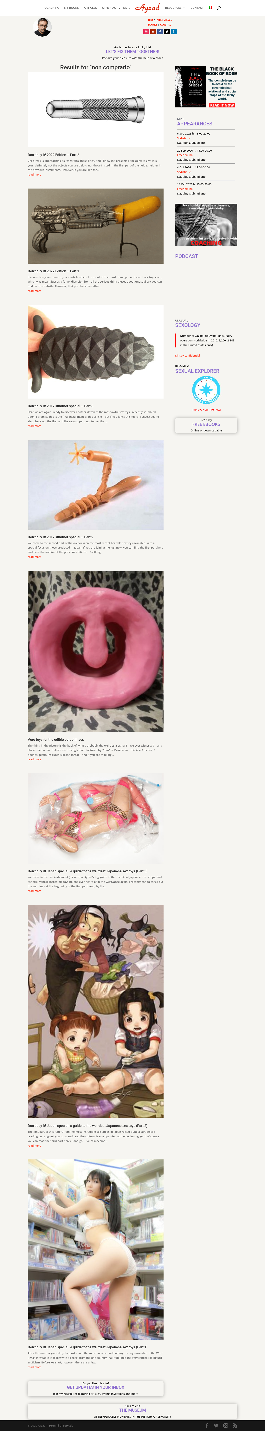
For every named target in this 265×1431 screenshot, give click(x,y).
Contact (197, 8)
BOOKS (152, 24)
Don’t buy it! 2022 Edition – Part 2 (53, 155)
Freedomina (185, 155)
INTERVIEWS (164, 20)
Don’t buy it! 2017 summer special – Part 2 (60, 537)
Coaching (51, 8)
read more (34, 174)
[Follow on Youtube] (153, 31)
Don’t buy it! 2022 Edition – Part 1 (53, 271)
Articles (90, 8)
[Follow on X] (167, 31)
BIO (150, 20)
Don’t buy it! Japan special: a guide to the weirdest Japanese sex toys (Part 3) (87, 871)
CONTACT (166, 24)
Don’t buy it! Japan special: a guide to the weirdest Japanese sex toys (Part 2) (87, 1126)
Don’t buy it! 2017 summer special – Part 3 (60, 406)
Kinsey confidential (187, 355)
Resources (173, 8)
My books (71, 8)
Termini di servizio (61, 1425)
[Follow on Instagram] (146, 31)
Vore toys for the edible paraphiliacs (56, 739)
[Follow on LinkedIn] (174, 31)
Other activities (114, 8)
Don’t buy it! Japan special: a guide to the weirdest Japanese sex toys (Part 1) (87, 1347)
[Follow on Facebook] (160, 31)
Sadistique (184, 138)
